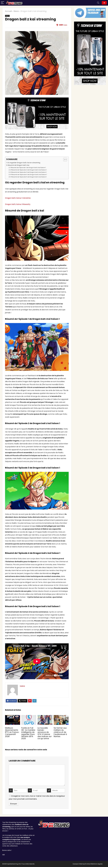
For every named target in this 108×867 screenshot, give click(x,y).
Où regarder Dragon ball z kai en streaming (23, 163)
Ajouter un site (104, 3)
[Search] (98, 3)
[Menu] (2, 3)
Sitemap (82, 864)
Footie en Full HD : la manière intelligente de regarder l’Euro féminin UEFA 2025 (28, 733)
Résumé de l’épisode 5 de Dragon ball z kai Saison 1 (29, 177)
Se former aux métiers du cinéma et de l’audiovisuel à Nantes (60, 732)
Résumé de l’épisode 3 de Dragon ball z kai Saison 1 (29, 172)
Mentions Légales (97, 864)
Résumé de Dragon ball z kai (18, 165)
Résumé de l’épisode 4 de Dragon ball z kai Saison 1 (29, 175)
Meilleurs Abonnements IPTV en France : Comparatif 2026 (12, 732)
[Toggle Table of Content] (64, 159)
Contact (88, 864)
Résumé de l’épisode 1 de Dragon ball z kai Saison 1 (28, 168)
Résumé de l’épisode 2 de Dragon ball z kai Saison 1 (29, 170)
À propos (75, 864)
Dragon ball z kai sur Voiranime (18, 198)
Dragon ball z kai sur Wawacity (17, 204)
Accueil (8, 11)
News (16, 11)
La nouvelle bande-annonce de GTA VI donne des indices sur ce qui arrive (45, 733)
